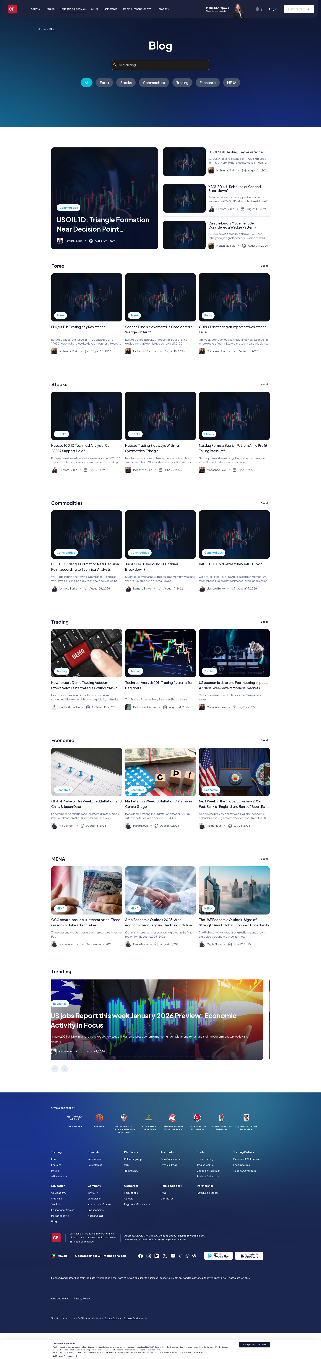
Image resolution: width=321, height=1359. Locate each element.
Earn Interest (95, 1164)
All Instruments (59, 1176)
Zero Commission (170, 1159)
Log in (273, 9)
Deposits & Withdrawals (247, 1159)
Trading (182, 82)
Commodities (154, 82)
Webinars (56, 1198)
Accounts (167, 1152)
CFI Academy (58, 1192)
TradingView (131, 1170)
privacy (121, 1352)
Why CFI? (93, 1192)
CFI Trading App (133, 1159)
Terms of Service (132, 1318)
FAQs (163, 1192)
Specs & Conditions (244, 1170)
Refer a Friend (95, 1159)
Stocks (126, 82)
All (86, 82)
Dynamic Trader (169, 1164)
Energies (56, 1164)
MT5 (126, 1164)
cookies (111, 1352)
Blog (52, 29)
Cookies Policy (60, 1298)
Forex (104, 82)
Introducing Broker (207, 1192)
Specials (93, 1152)
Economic (208, 82)
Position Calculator (208, 1176)
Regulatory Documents (137, 1204)
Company (94, 1185)
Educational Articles (62, 1209)
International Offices (99, 1204)
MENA (231, 82)
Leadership (94, 1198)
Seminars (56, 1204)
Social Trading (205, 1159)
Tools (200, 1152)
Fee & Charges (241, 1164)
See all (264, 265)
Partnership (110, 8)
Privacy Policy (82, 1298)
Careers (128, 1198)
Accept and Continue (254, 1344)
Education (58, 1185)
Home (42, 29)
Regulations (131, 1192)
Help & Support (171, 1185)
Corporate (131, 1185)
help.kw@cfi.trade (175, 1239)
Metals (55, 1170)
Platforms (131, 1152)
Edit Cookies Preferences (63, 1356)
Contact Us (167, 1198)
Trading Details (243, 1152)
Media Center (95, 1215)
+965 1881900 (149, 1239)
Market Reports (60, 1215)
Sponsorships (96, 1209)
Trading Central (205, 1164)
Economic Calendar (208, 1170)
